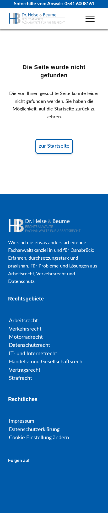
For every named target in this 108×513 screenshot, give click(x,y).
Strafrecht (20, 378)
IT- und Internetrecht (33, 353)
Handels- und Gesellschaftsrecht (46, 361)
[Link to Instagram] (30, 476)
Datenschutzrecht (29, 345)
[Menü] (90, 18)
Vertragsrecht (24, 370)
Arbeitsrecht (23, 320)
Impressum (21, 421)
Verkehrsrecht (25, 329)
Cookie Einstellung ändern (39, 437)
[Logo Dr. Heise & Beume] (45, 18)
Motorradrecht (26, 337)
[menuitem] (90, 18)
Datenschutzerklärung (34, 429)
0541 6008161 (79, 4)
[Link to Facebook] (15, 476)
